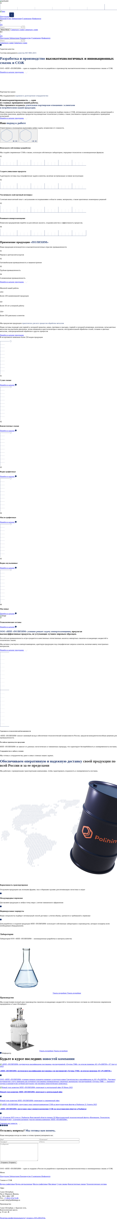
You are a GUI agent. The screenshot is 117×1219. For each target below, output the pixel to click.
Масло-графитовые (40, 1184)
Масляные (52, 1184)
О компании (27, 19)
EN (1, 25)
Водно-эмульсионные (23, 1184)
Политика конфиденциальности (12, 1218)
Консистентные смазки (77, 1184)
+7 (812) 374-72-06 (11, 1198)
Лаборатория (17, 19)
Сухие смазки (62, 1184)
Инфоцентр (36, 19)
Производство (5, 19)
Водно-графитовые (7, 1184)
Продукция (4, 38)
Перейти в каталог (7, 385)
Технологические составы (96, 1184)
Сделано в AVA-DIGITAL (35, 1218)
